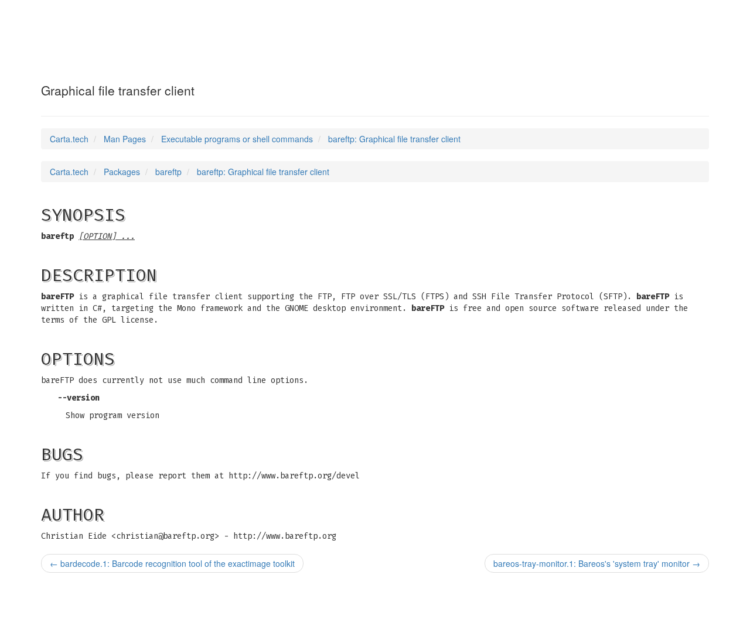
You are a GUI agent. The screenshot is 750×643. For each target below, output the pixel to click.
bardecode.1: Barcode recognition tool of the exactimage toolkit (172, 563)
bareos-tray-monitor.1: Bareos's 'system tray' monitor (596, 563)
